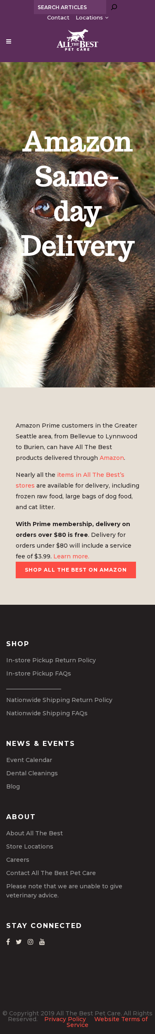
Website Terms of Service (107, 1022)
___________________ (33, 686)
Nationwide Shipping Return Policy (59, 700)
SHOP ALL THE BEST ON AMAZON (76, 570)
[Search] (114, 7)
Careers (17, 859)
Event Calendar (29, 760)
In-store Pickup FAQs (38, 673)
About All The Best (34, 833)
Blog (13, 786)
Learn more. (71, 556)
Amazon (112, 458)
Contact (58, 17)
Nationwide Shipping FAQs (47, 713)
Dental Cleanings (32, 773)
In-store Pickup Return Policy (51, 660)
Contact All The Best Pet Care (51, 873)
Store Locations (29, 846)
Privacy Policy (65, 1019)
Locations (89, 17)
